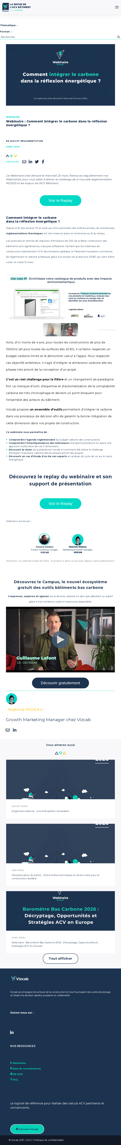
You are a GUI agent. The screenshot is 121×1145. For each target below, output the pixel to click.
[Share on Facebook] (43, 162)
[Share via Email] (24, 162)
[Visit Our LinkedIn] (12, 1032)
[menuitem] (22, 1046)
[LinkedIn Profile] (15, 730)
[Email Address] (7, 730)
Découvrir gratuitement (60, 683)
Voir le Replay (60, 200)
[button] (117, 7)
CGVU (28, 1140)
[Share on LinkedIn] (30, 162)
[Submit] (118, 37)
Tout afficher (60, 958)
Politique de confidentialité (49, 1140)
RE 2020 (18, 1074)
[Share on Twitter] (37, 162)
